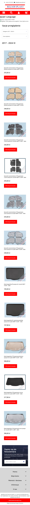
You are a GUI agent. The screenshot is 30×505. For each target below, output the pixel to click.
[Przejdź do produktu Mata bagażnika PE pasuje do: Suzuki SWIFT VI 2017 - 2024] (15, 273)
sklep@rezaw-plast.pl (19, 2)
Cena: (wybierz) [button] (6, 36)
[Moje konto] (19, 12)
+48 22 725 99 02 (14, 496)
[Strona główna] (15, 6)
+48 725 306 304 (22, 496)
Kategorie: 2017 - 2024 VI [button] (8, 31)
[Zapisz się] (24, 462)
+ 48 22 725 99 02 (8, 2)
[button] (4, 12)
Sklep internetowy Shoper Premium (15, 503)
